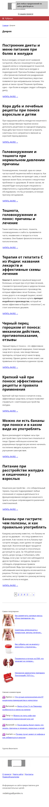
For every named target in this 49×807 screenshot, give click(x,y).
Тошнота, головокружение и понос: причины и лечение (19, 216)
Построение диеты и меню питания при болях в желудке (21, 49)
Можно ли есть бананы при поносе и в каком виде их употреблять (23, 424)
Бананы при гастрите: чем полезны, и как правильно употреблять (24, 522)
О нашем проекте (25, 14)
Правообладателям (10, 777)
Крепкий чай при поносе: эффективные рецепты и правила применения (22, 383)
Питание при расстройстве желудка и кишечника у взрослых (23, 472)
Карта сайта (18, 774)
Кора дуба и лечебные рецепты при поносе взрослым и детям (22, 110)
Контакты (29, 774)
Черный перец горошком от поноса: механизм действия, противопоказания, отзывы (21, 331)
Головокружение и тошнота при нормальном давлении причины (23, 157)
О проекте (6, 774)
